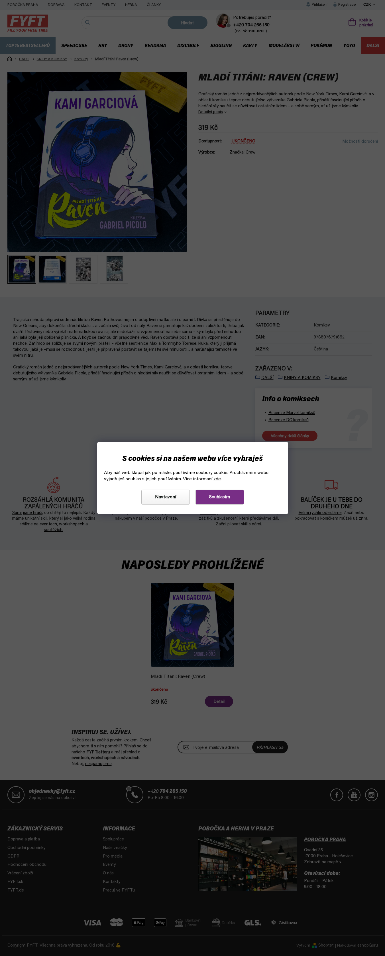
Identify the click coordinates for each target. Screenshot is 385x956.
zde (217, 479)
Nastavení (165, 497)
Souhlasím (219, 497)
